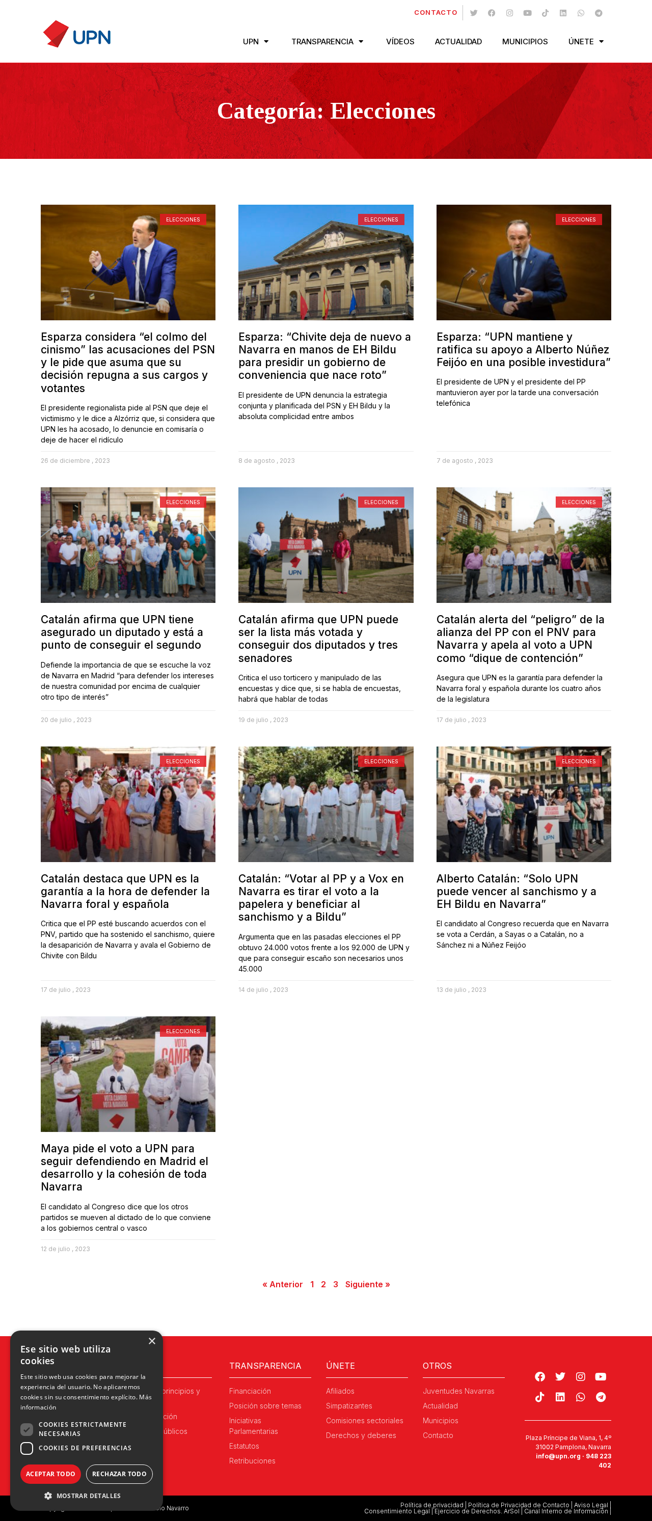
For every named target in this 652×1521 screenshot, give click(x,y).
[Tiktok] (545, 12)
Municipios (525, 41)
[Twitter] (473, 12)
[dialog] (86, 1421)
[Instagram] (509, 12)
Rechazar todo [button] (119, 1474)
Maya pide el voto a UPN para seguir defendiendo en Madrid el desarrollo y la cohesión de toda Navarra (124, 1168)
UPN (251, 41)
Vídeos (400, 41)
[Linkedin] (562, 12)
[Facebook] (491, 12)
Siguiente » (367, 1284)
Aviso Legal (591, 1505)
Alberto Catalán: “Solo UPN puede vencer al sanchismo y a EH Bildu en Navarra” (516, 891)
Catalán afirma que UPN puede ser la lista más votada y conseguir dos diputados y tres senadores (318, 639)
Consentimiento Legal (397, 1511)
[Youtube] (527, 12)
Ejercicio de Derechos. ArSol (477, 1511)
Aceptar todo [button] (51, 1474)
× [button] (151, 1341)
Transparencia (322, 41)
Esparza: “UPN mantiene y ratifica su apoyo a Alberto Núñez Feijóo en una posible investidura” (524, 349)
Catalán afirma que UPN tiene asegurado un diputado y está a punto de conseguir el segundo (122, 632)
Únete (581, 41)
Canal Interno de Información (566, 1511)
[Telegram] (598, 12)
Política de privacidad (432, 1505)
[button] (86, 1495)
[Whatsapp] (580, 12)
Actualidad (458, 41)
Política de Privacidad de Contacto (518, 1505)
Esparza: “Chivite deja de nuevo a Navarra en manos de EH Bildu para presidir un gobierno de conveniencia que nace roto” (324, 356)
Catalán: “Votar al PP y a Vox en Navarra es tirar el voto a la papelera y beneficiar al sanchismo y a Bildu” (321, 898)
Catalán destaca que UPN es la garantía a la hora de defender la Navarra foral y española (125, 891)
